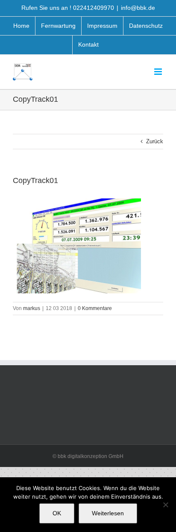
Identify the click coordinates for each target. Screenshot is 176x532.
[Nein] (165, 504)
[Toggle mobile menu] (158, 71)
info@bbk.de (138, 7)
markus (31, 308)
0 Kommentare (95, 308)
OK (57, 513)
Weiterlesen (108, 513)
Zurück (154, 141)
